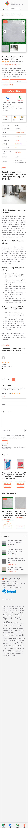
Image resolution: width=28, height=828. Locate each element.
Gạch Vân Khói (11, 656)
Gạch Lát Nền (16, 447)
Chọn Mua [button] (13, 486)
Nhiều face (21, 120)
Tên (3, 397)
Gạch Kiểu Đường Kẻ (12, 640)
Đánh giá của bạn (6, 393)
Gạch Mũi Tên (10, 646)
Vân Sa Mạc (18, 152)
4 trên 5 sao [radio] (18, 393)
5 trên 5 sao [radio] (20, 393)
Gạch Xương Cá (13, 626)
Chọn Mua (18, 81)
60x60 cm (18, 136)
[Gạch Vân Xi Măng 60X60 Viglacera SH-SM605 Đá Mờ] (4, 569)
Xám (16, 147)
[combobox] (12, 8)
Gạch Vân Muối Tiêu (17, 651)
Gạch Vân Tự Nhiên (8, 648)
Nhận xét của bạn (7, 412)
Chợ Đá (13, 3)
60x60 (10, 447)
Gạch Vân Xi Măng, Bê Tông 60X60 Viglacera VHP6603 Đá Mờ (16, 560)
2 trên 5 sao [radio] (14, 393)
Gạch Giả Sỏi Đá (19, 630)
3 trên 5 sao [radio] (16, 393)
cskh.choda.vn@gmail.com (13, 587)
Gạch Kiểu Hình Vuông (12, 613)
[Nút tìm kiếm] (19, 8)
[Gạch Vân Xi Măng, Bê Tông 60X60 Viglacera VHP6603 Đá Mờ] (4, 561)
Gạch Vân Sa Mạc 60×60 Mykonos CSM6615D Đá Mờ (13, 513)
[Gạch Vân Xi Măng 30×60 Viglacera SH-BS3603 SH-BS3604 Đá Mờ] (4, 552)
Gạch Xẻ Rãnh (18, 632)
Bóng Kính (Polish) (19, 132)
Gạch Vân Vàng (15, 623)
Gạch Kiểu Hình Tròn (9, 653)
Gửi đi (4, 442)
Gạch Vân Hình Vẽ (8, 632)
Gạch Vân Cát (13, 610)
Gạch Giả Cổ (7, 651)
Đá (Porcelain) (18, 144)
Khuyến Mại (7, 448)
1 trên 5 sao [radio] (12, 393)
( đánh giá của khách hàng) (16, 61)
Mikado (17, 140)
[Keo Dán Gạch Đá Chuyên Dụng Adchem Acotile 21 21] (13, 464)
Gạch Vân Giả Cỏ (19, 646)
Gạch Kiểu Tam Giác (12, 608)
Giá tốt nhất (14, 120)
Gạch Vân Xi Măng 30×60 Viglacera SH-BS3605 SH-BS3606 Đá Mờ (15, 542)
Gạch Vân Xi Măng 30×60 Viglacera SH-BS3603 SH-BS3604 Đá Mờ (15, 551)
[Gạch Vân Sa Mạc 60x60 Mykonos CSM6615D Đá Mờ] (14, 503)
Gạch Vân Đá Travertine (16, 615)
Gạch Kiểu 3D (12, 638)
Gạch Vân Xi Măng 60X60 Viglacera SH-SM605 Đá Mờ (16, 568)
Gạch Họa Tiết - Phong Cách (16, 628)
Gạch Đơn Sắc (19, 648)
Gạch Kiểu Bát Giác (8, 635)
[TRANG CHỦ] (2, 14)
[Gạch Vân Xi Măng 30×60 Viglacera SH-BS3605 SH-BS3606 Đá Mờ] (4, 543)
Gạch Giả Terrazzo (8, 630)
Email (4, 404)
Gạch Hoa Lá (12, 643)
